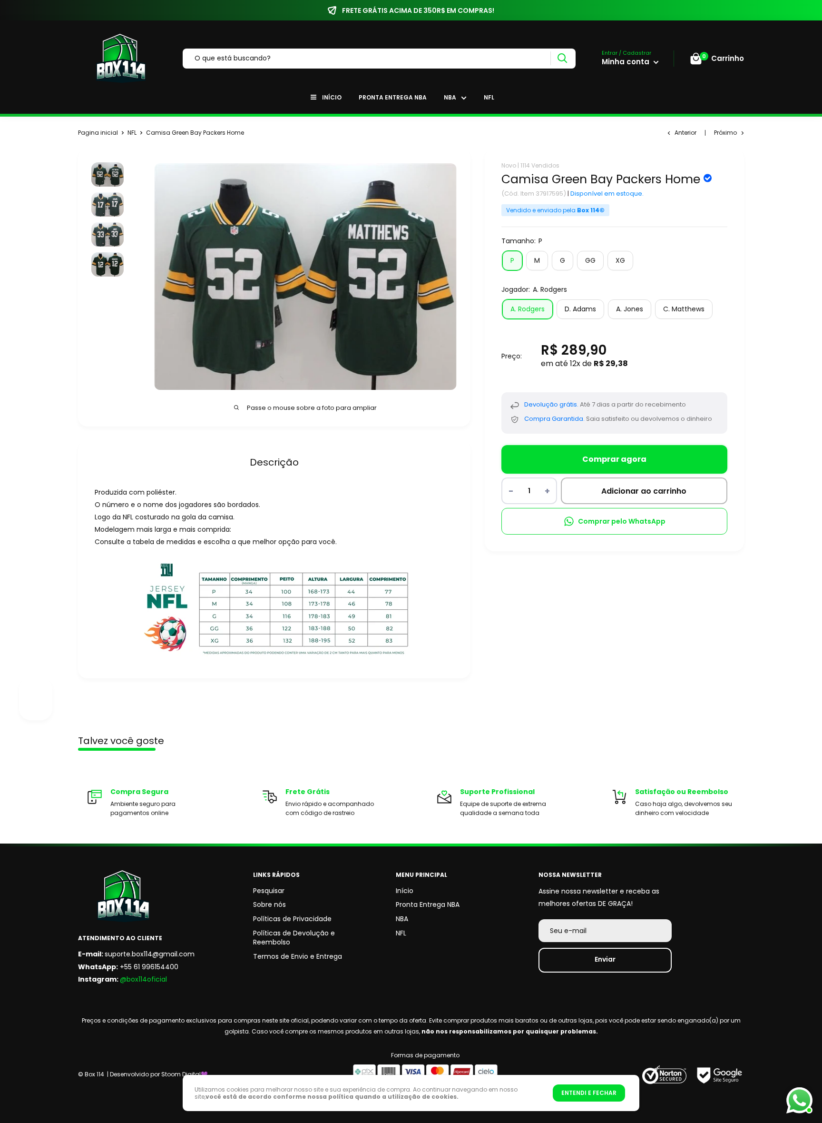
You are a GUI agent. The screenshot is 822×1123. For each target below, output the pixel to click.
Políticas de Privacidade (292, 919)
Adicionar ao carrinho (643, 491)
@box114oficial (143, 979)
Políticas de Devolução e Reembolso (294, 937)
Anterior (685, 133)
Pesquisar (268, 890)
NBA (450, 97)
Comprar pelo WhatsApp (621, 521)
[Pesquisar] (562, 58)
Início (332, 97)
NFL (489, 97)
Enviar (605, 959)
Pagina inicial (98, 133)
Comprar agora (614, 459)
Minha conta (626, 62)
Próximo (725, 133)
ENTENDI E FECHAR (588, 1093)
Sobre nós (269, 904)
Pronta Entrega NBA (393, 97)
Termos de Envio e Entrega (297, 956)
